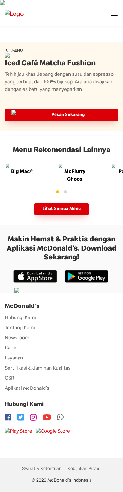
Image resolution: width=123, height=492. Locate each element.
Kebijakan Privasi (84, 469)
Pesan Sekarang (68, 115)
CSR (9, 378)
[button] (58, 192)
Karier (11, 348)
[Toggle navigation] (114, 15)
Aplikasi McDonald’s (27, 388)
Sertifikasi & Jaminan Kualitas (38, 368)
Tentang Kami (20, 328)
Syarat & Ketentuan (42, 469)
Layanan (14, 358)
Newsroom (17, 338)
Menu (16, 51)
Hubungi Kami (20, 318)
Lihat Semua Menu (61, 209)
